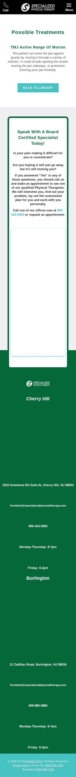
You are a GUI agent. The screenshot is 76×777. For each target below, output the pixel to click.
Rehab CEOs (34, 761)
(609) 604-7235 (45, 769)
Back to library (38, 87)
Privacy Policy (21, 765)
